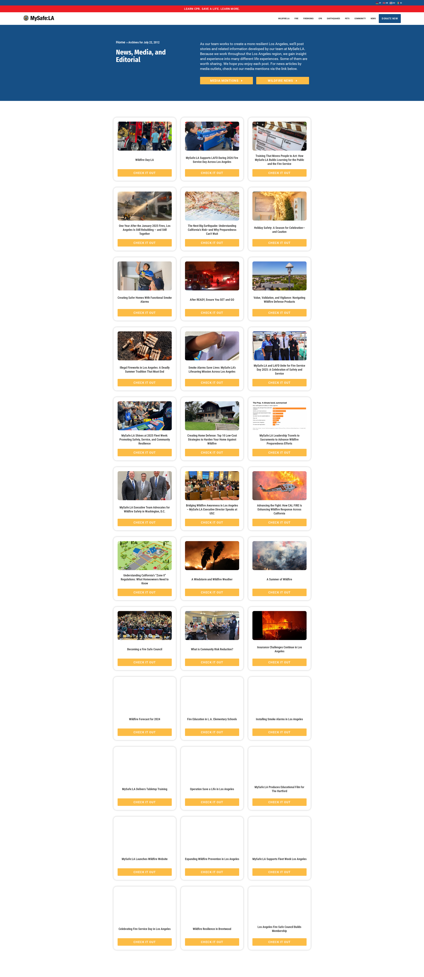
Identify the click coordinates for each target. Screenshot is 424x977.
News (373, 18)
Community (360, 18)
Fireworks (308, 18)
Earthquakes (333, 18)
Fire (296, 18)
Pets (347, 18)
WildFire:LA (284, 18)
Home (120, 42)
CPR (320, 18)
